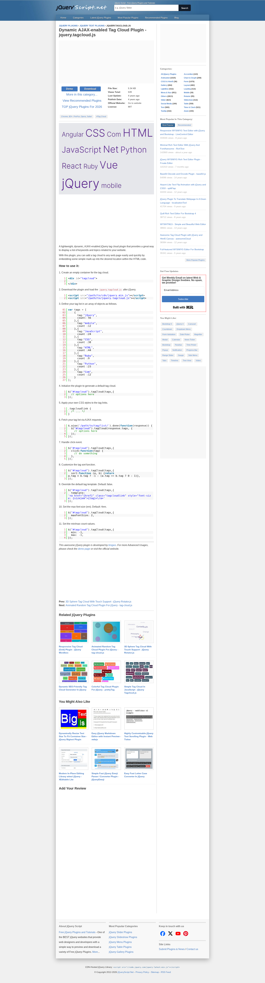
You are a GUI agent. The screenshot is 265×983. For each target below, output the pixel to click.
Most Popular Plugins (128, 17)
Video (198, 361)
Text (163, 107)
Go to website (134, 103)
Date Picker (185, 334)
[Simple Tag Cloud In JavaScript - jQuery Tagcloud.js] (139, 672)
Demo (69, 89)
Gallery (164, 85)
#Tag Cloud (101, 116)
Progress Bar (191, 350)
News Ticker (190, 340)
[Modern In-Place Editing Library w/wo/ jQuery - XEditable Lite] (73, 758)
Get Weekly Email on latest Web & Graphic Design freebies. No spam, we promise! (182, 280)
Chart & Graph (190, 78)
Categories (78, 17)
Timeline (174, 361)
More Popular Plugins (195, 260)
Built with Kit (183, 307)
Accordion (188, 74)
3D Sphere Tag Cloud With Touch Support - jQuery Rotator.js (98, 601)
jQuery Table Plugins (120, 947)
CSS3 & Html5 (167, 81)
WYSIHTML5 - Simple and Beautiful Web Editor (183, 224)
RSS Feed (166, 972)
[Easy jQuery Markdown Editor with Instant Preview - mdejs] (106, 718)
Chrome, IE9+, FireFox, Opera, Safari (76, 116)
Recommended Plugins (156, 17)
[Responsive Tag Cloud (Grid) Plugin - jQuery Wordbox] (73, 631)
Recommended (184, 125)
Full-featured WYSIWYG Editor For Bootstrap (182, 249)
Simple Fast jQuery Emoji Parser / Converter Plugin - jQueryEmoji (105, 776)
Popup (165, 350)
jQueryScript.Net (126, 972)
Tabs (164, 361)
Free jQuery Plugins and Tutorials (82, 6)
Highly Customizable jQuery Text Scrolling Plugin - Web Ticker (138, 736)
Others (164, 96)
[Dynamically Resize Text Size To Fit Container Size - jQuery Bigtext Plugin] (73, 718)
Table (186, 104)
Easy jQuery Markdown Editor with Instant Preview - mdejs (106, 736)
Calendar (176, 340)
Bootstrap (166, 345)
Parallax (178, 345)
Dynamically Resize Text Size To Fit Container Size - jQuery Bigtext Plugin (73, 736)
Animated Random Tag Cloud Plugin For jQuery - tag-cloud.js (99, 605)
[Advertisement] (106, 61)
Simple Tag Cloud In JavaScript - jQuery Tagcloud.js (134, 689)
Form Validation (168, 334)
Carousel (192, 324)
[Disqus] (106, 829)
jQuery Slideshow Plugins (123, 937)
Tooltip (164, 111)
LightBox (165, 89)
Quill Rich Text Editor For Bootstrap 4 (178, 213)
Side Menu (192, 355)
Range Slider (167, 355)
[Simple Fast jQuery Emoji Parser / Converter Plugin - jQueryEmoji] (106, 758)
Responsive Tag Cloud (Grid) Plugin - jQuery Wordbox (71, 649)
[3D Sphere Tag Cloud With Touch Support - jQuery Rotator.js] (139, 631)
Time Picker (191, 345)
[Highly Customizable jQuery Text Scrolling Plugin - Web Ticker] (139, 718)
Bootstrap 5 (167, 324)
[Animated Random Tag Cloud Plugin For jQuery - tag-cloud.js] (106, 631)
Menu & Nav (166, 93)
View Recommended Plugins (82, 100)
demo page (84, 548)
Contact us (192, 949)
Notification (177, 350)
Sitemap (155, 972)
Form (186, 81)
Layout (187, 85)
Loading (187, 89)
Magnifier (198, 334)
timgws (112, 545)
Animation (165, 78)
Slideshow (188, 100)
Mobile (187, 93)
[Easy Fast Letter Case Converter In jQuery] (139, 758)
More (95, 952)
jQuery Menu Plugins (120, 942)
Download (90, 89)
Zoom (186, 111)
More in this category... (82, 94)
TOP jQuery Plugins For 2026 (82, 106)
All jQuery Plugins (168, 74)
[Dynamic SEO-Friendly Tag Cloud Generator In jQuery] (73, 672)
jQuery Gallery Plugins (121, 952)
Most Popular (167, 125)
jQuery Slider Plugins (120, 932)
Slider (163, 100)
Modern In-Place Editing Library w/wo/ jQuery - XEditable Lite (71, 776)
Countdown (167, 329)
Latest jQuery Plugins (100, 17)
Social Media (166, 104)
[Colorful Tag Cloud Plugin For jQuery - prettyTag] (106, 672)
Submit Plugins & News (172, 949)
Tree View (187, 361)
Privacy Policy (142, 972)
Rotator (187, 96)
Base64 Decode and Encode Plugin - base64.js (183, 174)
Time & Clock (190, 107)
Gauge (181, 355)
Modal (165, 340)
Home (63, 17)
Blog (176, 17)
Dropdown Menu (184, 329)
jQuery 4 (180, 324)
